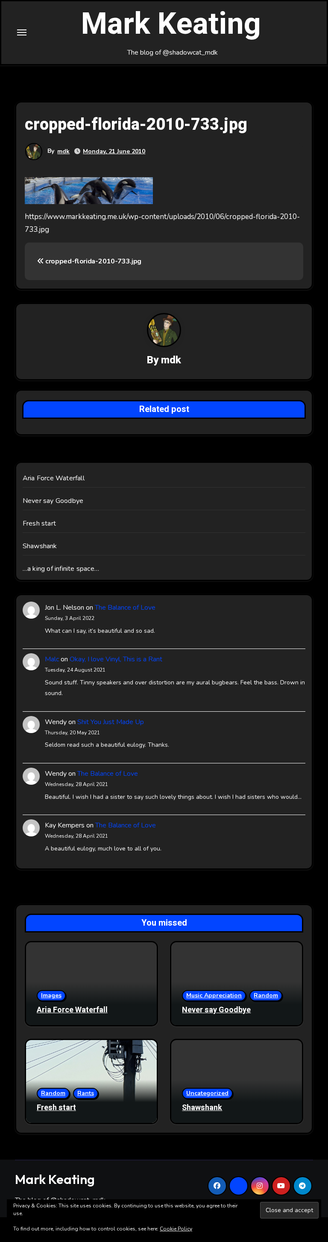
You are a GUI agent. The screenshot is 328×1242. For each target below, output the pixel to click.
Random (266, 995)
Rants (85, 1093)
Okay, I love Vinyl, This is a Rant (116, 659)
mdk (63, 151)
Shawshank (40, 546)
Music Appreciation (214, 995)
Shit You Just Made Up (110, 722)
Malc (52, 659)
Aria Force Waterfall (54, 478)
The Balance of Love (125, 607)
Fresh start (39, 523)
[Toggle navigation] (22, 32)
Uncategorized (207, 1093)
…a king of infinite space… (61, 568)
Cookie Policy (176, 1228)
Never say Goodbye (53, 501)
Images (51, 995)
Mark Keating (171, 24)
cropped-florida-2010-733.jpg (92, 261)
